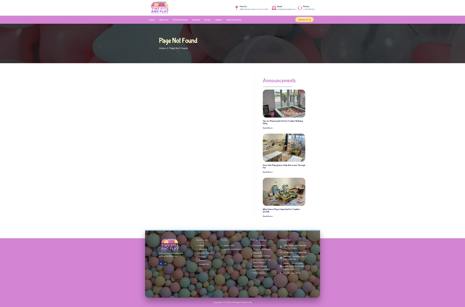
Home (152, 20)
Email (279, 6)
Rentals (196, 20)
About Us (163, 20)
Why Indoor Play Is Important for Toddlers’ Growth (282, 210)
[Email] (274, 8)
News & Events (234, 20)
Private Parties (180, 20)
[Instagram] (166, 264)
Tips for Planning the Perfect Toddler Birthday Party (283, 122)
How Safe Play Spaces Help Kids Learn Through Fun (284, 166)
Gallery (218, 20)
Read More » (268, 128)
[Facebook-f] (161, 264)
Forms (207, 20)
